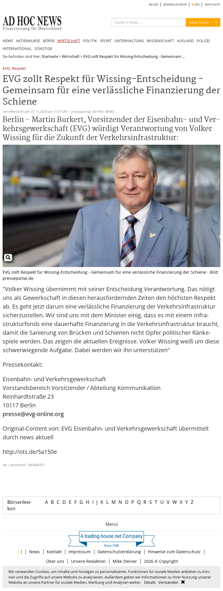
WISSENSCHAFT (160, 40)
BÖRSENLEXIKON (175, 4)
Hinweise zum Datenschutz (174, 551)
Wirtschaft (71, 56)
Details (150, 582)
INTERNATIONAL (17, 48)
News (34, 551)
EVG (6, 69)
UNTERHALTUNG (129, 40)
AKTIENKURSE (28, 40)
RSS (196, 4)
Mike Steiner (125, 561)
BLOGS (153, 4)
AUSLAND (185, 40)
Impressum (80, 551)
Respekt (19, 69)
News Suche (199, 22)
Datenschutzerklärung (119, 551)
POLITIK (90, 40)
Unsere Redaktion (88, 561)
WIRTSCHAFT (68, 40)
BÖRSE (49, 40)
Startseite (50, 56)
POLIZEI (203, 40)
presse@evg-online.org (33, 414)
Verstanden (168, 582)
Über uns (55, 561)
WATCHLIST (212, 4)
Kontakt (54, 551)
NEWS (8, 40)
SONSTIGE (43, 48)
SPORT (106, 40)
